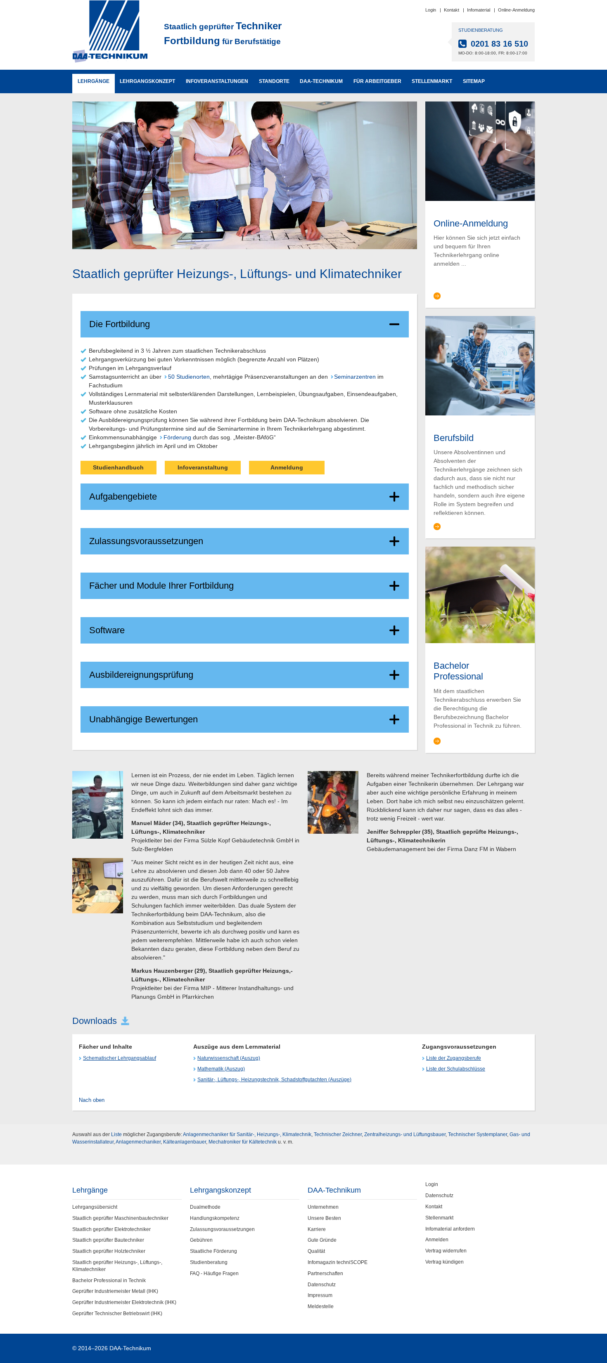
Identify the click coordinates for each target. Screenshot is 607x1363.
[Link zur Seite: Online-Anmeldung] (480, 150)
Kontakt (451, 9)
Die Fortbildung (119, 324)
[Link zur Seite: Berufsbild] (480, 365)
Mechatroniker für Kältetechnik (243, 1142)
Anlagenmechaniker (138, 1142)
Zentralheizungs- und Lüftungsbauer (405, 1134)
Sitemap (474, 81)
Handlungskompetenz (214, 1218)
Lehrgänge (93, 81)
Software (107, 630)
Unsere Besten (324, 1218)
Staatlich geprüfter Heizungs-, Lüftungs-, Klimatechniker (117, 1265)
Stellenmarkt (432, 81)
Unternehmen (323, 1207)
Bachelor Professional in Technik (109, 1280)
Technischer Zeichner (338, 1134)
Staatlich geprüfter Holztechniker (108, 1251)
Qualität (316, 1251)
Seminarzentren (355, 376)
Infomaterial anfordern (450, 1229)
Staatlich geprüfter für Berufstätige (223, 33)
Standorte (274, 81)
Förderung (177, 437)
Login (430, 9)
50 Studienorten (188, 376)
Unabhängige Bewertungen (143, 719)
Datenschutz (322, 1285)
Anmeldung (286, 467)
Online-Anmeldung (516, 9)
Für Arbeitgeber (377, 81)
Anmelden (436, 1240)
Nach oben (91, 1100)
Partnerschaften (325, 1273)
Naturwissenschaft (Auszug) (228, 1058)
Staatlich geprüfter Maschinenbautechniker (120, 1218)
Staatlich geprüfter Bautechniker (108, 1240)
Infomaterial (478, 9)
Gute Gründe (322, 1240)
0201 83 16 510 (499, 43)
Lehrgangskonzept (147, 81)
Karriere (317, 1229)
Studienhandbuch (118, 467)
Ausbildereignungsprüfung (141, 675)
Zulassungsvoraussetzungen (146, 541)
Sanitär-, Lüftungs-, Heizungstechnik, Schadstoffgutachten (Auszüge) (274, 1079)
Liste (116, 1134)
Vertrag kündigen (444, 1262)
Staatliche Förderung (213, 1251)
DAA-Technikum (321, 81)
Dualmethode (205, 1207)
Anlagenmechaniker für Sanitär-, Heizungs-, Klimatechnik (247, 1134)
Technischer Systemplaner (477, 1134)
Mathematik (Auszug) (221, 1069)
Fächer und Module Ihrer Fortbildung (161, 585)
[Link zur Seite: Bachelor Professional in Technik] (480, 594)
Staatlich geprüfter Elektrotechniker (111, 1229)
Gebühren (201, 1240)
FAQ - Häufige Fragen (214, 1273)
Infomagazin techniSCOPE (338, 1262)
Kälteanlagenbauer (184, 1142)
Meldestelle (321, 1306)
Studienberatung (209, 1262)
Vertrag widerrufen (446, 1251)
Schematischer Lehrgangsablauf (119, 1058)
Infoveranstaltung (203, 467)
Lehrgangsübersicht (94, 1207)
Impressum (320, 1295)
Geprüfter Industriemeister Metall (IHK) (115, 1291)
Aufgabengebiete (123, 496)
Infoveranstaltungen (217, 81)
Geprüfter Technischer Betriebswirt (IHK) (117, 1313)
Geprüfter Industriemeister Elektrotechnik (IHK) (124, 1302)
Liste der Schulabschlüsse (455, 1069)
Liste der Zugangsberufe (453, 1058)
